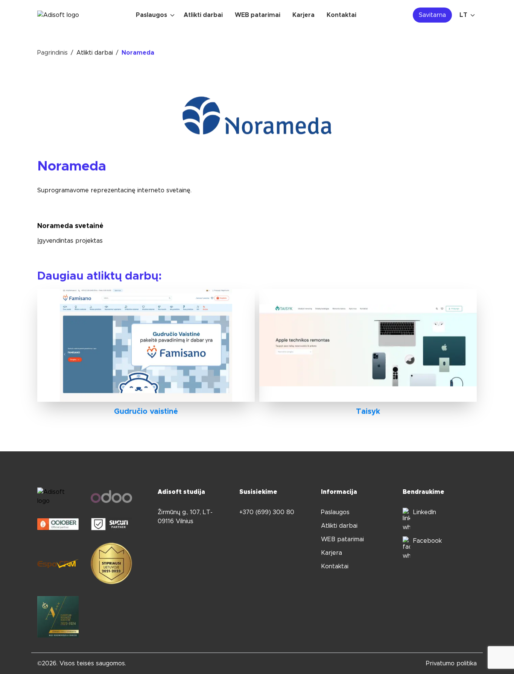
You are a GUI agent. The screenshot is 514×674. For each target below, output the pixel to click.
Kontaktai (334, 566)
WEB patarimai (342, 539)
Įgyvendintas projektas (70, 241)
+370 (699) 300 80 (266, 512)
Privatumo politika (451, 663)
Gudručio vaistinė (146, 411)
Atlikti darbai (94, 53)
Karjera (331, 553)
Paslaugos (335, 512)
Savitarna (432, 15)
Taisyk (368, 411)
